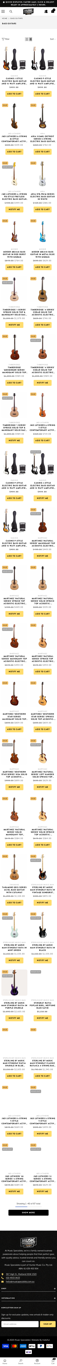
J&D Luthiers (14, 133)
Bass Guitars (17, 18)
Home (4, 18)
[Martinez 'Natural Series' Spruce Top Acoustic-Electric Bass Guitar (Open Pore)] (14, 578)
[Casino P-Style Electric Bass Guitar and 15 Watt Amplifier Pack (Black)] (43, 58)
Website (35, 1340)
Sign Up (48, 1324)
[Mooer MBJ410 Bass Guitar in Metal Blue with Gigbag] (43, 232)
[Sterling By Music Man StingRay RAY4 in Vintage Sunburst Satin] (43, 867)
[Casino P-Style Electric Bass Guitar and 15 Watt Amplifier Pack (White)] (14, 463)
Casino (14, 76)
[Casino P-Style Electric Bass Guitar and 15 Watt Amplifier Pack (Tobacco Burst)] (14, 520)
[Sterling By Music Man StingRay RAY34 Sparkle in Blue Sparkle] (14, 1040)
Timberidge (14, 307)
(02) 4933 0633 (13, 1278)
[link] (21, 1361)
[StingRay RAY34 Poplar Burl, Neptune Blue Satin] (43, 983)
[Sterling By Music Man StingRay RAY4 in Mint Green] (14, 925)
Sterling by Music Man (42, 885)
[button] (27, 39)
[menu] (3, 11)
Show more (28, 1212)
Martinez (42, 538)
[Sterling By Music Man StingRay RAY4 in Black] (43, 925)
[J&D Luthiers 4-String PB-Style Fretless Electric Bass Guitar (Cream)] (14, 174)
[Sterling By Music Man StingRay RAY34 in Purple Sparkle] (14, 983)
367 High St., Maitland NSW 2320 (21, 1274)
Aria (42, 133)
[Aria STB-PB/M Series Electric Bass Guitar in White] (43, 174)
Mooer (14, 249)
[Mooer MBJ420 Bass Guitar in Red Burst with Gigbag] (14, 232)
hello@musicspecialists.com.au (20, 1281)
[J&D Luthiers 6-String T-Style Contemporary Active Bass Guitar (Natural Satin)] (43, 405)
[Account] (46, 11)
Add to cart (14, 94)
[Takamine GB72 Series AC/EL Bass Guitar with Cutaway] (14, 867)
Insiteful (46, 1340)
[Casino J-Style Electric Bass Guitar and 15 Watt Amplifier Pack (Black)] (43, 463)
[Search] (11, 11)
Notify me (14, 209)
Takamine (14, 885)
